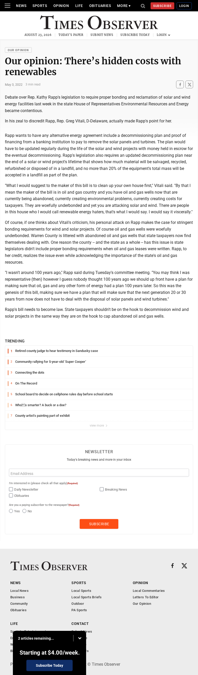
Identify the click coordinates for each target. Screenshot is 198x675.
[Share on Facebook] (180, 84)
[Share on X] (189, 84)
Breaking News (116, 489)
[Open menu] (7, 5)
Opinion (61, 6)
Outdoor (77, 604)
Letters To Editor (146, 597)
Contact (80, 624)
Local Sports (81, 591)
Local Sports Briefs (86, 597)
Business (17, 597)
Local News (19, 591)
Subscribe (162, 6)
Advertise (79, 644)
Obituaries (100, 6)
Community (19, 604)
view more (97, 425)
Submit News (101, 35)
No (30, 511)
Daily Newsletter (26, 489)
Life (79, 6)
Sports (39, 6)
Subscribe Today (135, 35)
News (21, 6)
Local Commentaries (149, 591)
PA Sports (79, 610)
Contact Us (80, 651)
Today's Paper (71, 35)
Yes (17, 511)
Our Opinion (18, 50)
